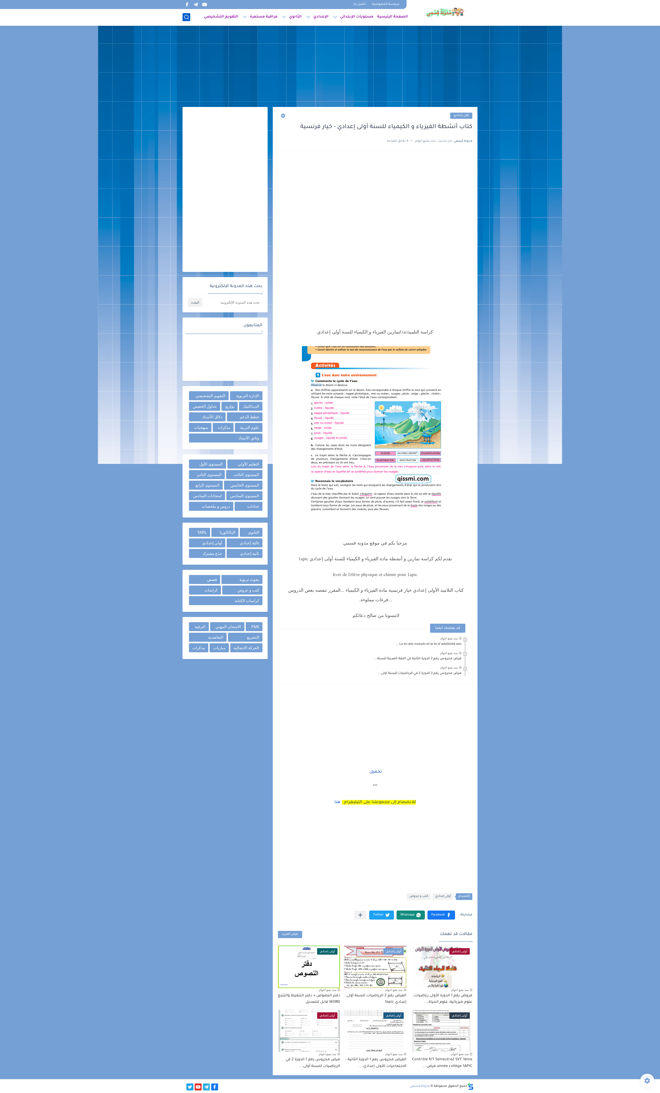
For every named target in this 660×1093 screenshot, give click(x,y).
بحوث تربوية (249, 579)
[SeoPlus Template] (470, 1086)
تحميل (375, 772)
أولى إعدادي (461, 115)
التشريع (253, 637)
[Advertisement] (330, 67)
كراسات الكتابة (247, 600)
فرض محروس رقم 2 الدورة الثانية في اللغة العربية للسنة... (417, 659)
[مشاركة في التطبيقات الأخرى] (360, 915)
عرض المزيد (290, 934)
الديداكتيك (251, 406)
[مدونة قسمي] (445, 12)
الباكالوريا (227, 532)
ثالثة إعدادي (249, 543)
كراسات (211, 590)
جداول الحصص (205, 406)
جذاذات (253, 506)
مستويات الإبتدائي (356, 17)
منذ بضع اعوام (449, 638)
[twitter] (189, 1086)
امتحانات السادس (207, 496)
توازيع (229, 406)
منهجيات (201, 427)
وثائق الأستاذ (248, 438)
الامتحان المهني (228, 626)
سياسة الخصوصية (385, 4)
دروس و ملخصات (216, 506)
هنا (337, 802)
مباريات (219, 648)
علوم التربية (249, 427)
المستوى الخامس (244, 485)
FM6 (255, 626)
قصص (212, 579)
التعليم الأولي (248, 464)
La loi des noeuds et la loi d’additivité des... (428, 644)
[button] (441, 915)
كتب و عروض (418, 896)
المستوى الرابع (207, 485)
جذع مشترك (212, 553)
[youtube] (204, 4)
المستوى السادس (244, 496)
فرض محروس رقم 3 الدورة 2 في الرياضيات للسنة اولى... (419, 673)
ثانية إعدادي (249, 553)
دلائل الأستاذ (212, 417)
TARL (202, 532)
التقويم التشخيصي (221, 17)
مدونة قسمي (420, 1086)
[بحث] (186, 17)
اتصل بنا (359, 4)
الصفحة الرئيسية (392, 17)
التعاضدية (215, 637)
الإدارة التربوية (247, 396)
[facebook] (187, 4)
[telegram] (196, 4)
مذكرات (224, 427)
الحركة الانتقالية (246, 648)
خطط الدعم (249, 417)
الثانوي (295, 17)
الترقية (200, 626)
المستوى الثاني (209, 474)
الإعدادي (320, 17)
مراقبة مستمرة (263, 17)
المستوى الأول (211, 464)
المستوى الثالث (246, 474)
